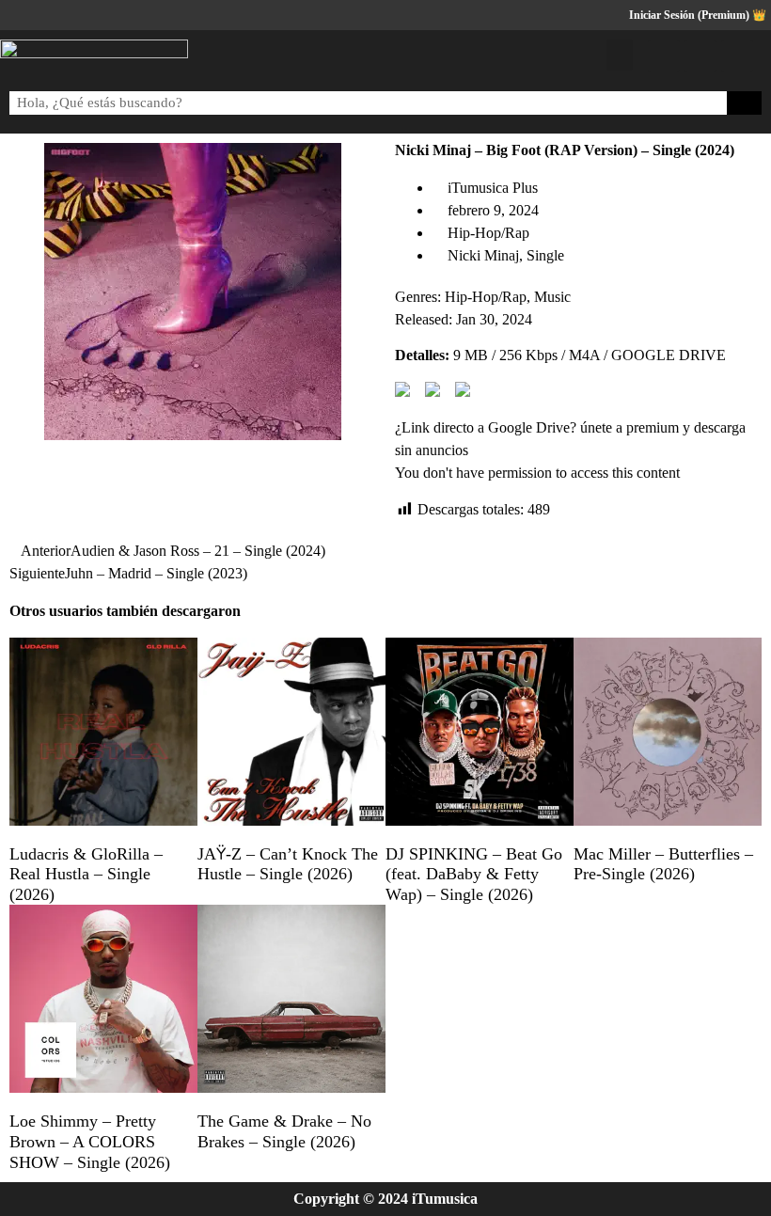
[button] (619, 55)
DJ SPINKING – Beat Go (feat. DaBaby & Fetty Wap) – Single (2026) (474, 874)
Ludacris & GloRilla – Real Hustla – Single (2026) (86, 874)
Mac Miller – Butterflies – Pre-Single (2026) (663, 864)
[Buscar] (745, 103)
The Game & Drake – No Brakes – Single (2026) (284, 1131)
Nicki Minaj (483, 255)
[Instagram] (737, 56)
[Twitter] (700, 56)
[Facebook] (664, 56)
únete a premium (629, 427)
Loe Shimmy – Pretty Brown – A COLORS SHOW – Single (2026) (89, 1141)
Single (545, 255)
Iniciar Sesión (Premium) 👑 (697, 15)
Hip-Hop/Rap (488, 233)
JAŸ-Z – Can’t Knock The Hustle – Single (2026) (287, 864)
